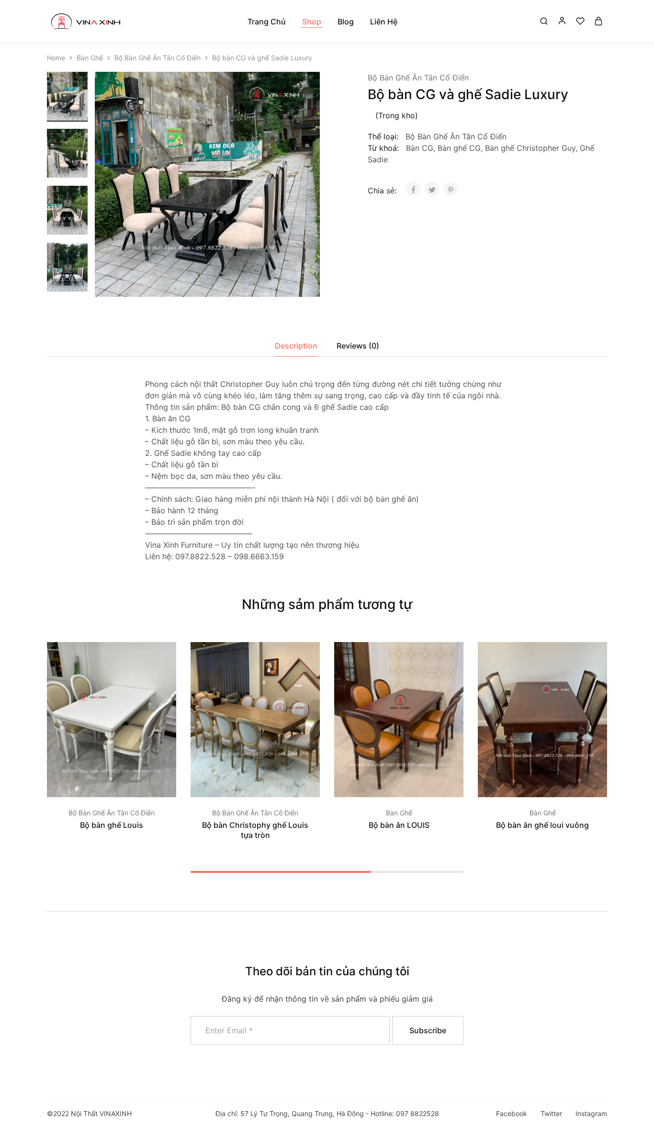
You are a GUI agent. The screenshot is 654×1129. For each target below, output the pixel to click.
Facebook (511, 1113)
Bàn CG (419, 148)
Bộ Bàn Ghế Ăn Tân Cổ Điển (157, 58)
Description (296, 345)
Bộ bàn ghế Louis (111, 825)
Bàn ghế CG (459, 148)
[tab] (296, 345)
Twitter (551, 1113)
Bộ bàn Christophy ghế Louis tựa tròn (255, 830)
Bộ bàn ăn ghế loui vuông (542, 825)
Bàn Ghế (90, 58)
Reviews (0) (358, 345)
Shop (311, 21)
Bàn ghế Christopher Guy (530, 148)
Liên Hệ (383, 21)
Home (56, 58)
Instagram (591, 1113)
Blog (346, 21)
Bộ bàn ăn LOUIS (399, 825)
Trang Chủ (267, 21)
